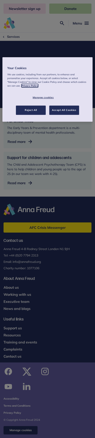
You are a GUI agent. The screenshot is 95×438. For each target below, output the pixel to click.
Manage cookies (43, 97)
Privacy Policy (30, 85)
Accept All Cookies (64, 110)
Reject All (31, 110)
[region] (47, 89)
